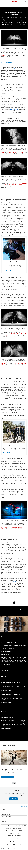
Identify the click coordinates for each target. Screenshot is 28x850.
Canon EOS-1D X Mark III (7, 53)
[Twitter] (17, 844)
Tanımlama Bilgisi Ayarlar (14, 838)
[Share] (14, 602)
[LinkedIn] (14, 844)
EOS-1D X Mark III (11, 106)
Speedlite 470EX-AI (7, 717)
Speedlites (17, 209)
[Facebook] (7, 844)
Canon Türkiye (13, 841)
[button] (9, 783)
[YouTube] (20, 844)
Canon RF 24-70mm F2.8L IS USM (11, 694)
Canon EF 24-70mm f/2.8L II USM (15, 152)
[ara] (2, 2)
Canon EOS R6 (14, 109)
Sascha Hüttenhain (14, 68)
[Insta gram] (10, 844)
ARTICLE (14, 10)
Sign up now (13, 798)
